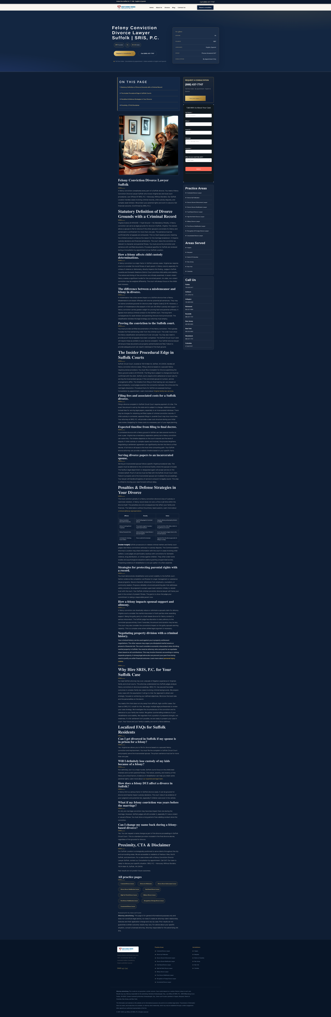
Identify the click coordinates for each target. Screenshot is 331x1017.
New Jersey (189, 321)
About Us (159, 7)
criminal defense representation (129, 511)
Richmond (188, 306)
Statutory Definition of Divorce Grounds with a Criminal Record (141, 87)
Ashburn (188, 292)
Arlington (188, 299)
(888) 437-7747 (194, 84)
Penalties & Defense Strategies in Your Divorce (136, 99)
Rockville (188, 314)
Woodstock (189, 336)
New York (188, 328)
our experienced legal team (153, 779)
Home (151, 7)
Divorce (167, 7)
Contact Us (181, 7)
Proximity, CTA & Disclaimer (130, 105)
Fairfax (187, 284)
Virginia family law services (163, 391)
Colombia (188, 343)
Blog (173, 7)
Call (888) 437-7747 (207, 2)
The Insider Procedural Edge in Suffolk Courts (136, 93)
